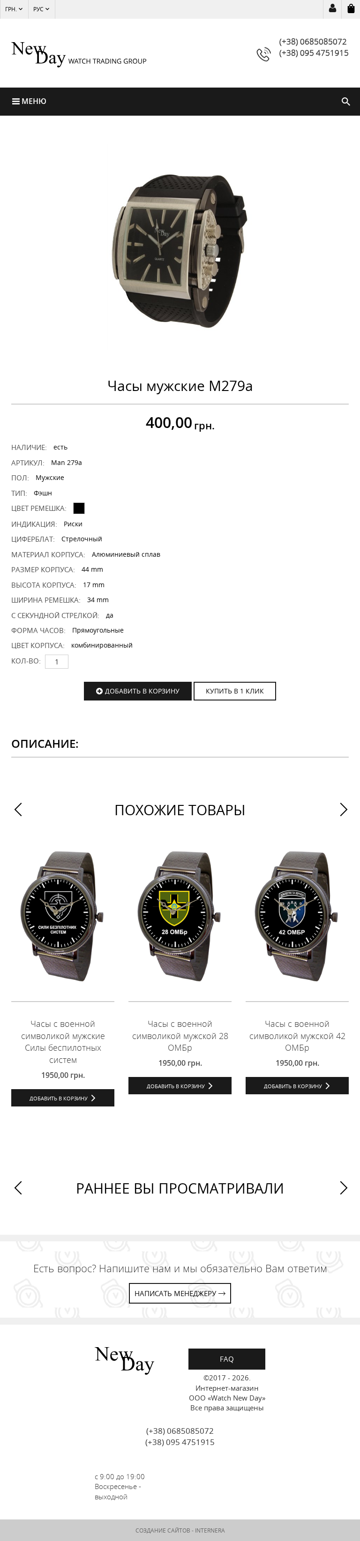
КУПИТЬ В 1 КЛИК (235, 690)
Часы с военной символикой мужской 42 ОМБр (297, 1035)
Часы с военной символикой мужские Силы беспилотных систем (63, 1041)
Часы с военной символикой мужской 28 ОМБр (180, 1035)
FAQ (227, 1359)
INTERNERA (210, 1530)
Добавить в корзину (142, 690)
